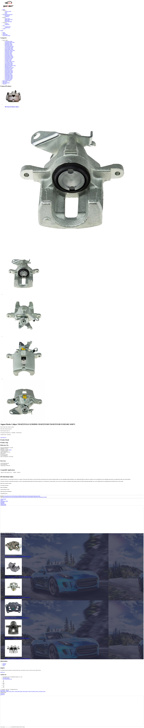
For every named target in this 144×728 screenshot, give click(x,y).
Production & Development (7, 14)
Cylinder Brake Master (18, 691)
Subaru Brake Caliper (9, 75)
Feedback (6, 23)
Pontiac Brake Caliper (9, 71)
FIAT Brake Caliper (8, 52)
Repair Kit (4, 83)
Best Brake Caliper (34, 691)
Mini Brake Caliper (8, 66)
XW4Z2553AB (3, 505)
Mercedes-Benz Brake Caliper (10, 65)
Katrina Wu (2, 694)
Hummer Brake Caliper (9, 57)
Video (6, 13)
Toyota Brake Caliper (9, 77)
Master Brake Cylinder (4, 691)
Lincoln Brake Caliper (9, 63)
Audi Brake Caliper (8, 43)
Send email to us (3, 437)
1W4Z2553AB (3, 499)
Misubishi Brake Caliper (9, 67)
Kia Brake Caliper (8, 60)
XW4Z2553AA (3, 504)
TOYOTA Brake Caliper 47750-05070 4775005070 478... (18, 577)
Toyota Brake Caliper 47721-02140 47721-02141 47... (17, 617)
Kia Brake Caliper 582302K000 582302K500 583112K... (18, 556)
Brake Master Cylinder (27, 691)
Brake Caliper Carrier (9, 19)
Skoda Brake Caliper (8, 74)
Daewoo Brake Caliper (9, 49)
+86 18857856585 (6, 677)
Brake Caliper (7, 18)
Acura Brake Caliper (8, 41)
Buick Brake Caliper (8, 45)
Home (4, 9)
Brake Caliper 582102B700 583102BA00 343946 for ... (17, 638)
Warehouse (7, 16)
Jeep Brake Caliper (8, 59)
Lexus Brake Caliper (8, 62)
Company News (8, 26)
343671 (10, 449)
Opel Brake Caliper (8, 69)
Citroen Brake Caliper (9, 48)
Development (7, 15)
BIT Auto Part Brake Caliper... (12, 106)
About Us (4, 663)
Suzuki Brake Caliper (9, 76)
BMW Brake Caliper (8, 44)
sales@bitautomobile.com (7, 678)
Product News (7, 27)
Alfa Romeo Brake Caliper (10, 42)
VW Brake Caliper (8, 79)
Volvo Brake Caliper (8, 78)
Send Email (2, 693)
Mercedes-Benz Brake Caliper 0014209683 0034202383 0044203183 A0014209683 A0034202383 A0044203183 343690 (25, 497)
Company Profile (8, 11)
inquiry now (2, 672)
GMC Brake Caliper (8, 54)
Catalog (4, 28)
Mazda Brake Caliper (9, 64)
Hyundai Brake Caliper (9, 56)
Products (4, 33)
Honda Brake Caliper (9, 55)
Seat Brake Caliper (8, 73)
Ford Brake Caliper (8, 53)
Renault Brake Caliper (9, 72)
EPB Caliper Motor (8, 21)
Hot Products (2, 690)
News (4, 25)
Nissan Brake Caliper (9, 68)
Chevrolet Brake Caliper (9, 46)
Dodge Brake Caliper (9, 51)
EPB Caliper (7, 20)
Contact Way (7, 24)
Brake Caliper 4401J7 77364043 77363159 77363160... (17, 658)
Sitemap (7, 690)
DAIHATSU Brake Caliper (10, 50)
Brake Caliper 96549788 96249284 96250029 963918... (17, 597)
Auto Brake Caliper (41, 691)
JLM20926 (2, 502)
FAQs (6, 12)
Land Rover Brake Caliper (9, 61)
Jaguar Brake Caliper (6, 35)
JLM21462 (2, 503)
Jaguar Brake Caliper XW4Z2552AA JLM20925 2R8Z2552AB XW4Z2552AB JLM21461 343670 (22, 496)
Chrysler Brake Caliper (9, 47)
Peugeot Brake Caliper (9, 70)
